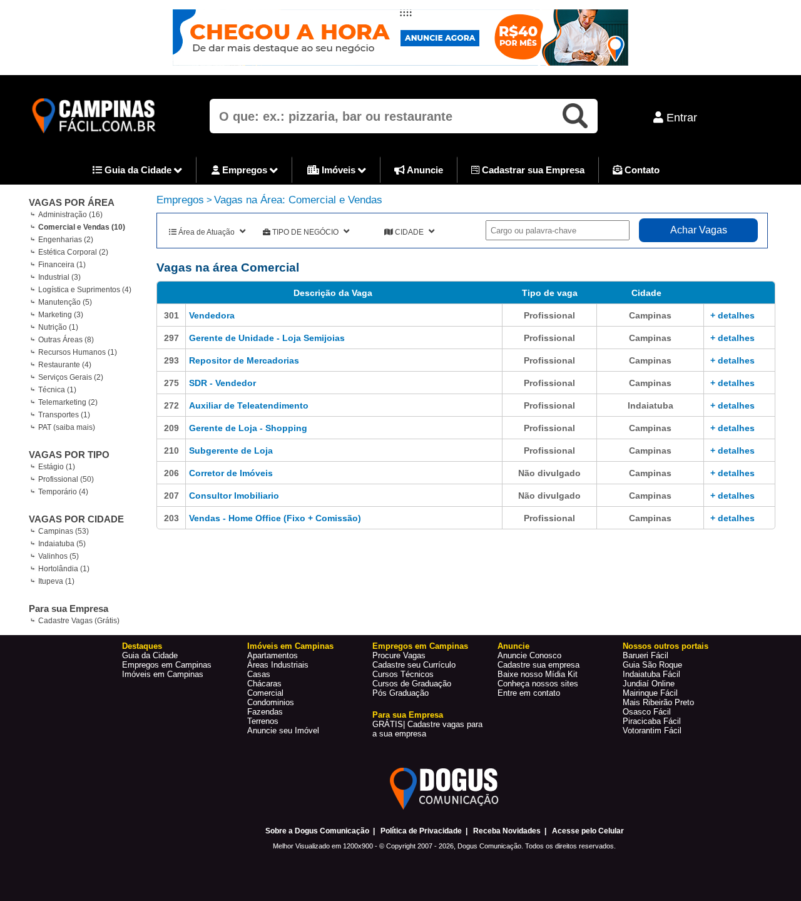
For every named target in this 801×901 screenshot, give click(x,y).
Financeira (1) (62, 264)
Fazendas (265, 711)
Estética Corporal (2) (73, 252)
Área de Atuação (206, 232)
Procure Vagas (399, 655)
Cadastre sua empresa (538, 664)
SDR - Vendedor (222, 383)
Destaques (142, 646)
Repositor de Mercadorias (244, 360)
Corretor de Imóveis (231, 473)
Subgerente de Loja (231, 450)
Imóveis (338, 170)
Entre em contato (528, 693)
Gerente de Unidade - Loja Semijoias (267, 338)
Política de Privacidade (421, 831)
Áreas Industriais (278, 664)
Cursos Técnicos (403, 674)
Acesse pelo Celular (588, 831)
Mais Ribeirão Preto (658, 702)
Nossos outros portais (665, 646)
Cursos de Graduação (411, 683)
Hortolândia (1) (63, 568)
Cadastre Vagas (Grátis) (79, 620)
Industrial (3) (59, 277)
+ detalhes (732, 315)
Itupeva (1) (56, 581)
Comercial (265, 693)
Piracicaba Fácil (652, 721)
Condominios (270, 702)
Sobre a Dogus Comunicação (317, 831)
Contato (641, 170)
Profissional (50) (66, 479)
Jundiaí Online (649, 683)
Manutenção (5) (65, 302)
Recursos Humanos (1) (77, 352)
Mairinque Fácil (650, 693)
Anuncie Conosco (529, 655)
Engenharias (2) (65, 239)
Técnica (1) (57, 389)
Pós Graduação (400, 693)
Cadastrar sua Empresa (531, 170)
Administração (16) (70, 214)
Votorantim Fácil (652, 730)
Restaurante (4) (64, 364)
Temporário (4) (63, 491)
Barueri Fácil (645, 655)
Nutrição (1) (58, 327)
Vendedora (212, 315)
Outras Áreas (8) (66, 339)
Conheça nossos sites (537, 683)
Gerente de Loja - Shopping (248, 428)
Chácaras (264, 683)
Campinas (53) (63, 531)
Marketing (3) (60, 314)
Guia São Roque (652, 664)
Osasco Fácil (647, 711)
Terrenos (262, 721)
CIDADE (409, 232)
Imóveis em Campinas (162, 674)
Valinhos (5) (58, 556)
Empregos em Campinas (167, 664)
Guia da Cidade (138, 170)
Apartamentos (272, 655)
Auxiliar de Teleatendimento (249, 405)
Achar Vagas (698, 230)
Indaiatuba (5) (62, 543)
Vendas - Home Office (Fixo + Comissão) (275, 518)
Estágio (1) (56, 466)
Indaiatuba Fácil (651, 674)
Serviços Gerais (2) (70, 377)
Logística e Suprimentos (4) (84, 289)
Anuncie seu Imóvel (283, 730)
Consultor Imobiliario (234, 496)
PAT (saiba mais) (66, 427)
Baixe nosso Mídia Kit (537, 674)
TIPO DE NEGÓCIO (305, 232)
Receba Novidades (507, 831)
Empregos (245, 170)
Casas (258, 674)
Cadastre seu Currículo (414, 664)
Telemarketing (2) (68, 402)
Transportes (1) (64, 414)
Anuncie (424, 170)
